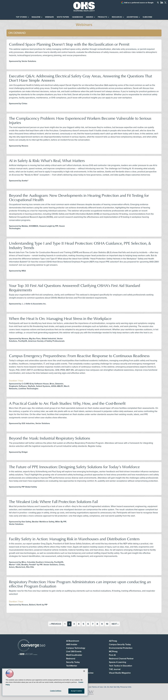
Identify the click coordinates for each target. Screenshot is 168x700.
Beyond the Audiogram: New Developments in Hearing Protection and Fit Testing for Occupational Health (79, 197)
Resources (117, 17)
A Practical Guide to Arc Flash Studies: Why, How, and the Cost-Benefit (67, 403)
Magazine (36, 17)
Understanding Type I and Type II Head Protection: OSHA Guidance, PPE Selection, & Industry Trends (80, 245)
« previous (55, 624)
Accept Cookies (76, 691)
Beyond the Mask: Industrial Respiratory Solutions (49, 438)
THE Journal (114, 669)
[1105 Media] (27, 654)
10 (107, 624)
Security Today (73, 662)
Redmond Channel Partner (121, 658)
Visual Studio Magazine (120, 673)
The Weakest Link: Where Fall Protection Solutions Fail (53, 501)
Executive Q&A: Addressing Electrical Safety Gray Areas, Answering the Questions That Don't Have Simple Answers (80, 78)
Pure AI (112, 655)
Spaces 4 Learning (117, 662)
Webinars (49, 17)
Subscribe (147, 17)
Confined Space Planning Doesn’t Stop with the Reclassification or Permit (69, 44)
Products (102, 17)
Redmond (70, 658)
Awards (89, 17)
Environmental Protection (120, 648)
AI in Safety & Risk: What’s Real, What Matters (47, 160)
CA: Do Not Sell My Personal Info (117, 687)
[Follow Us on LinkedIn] (161, 2)
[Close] (84, 671)
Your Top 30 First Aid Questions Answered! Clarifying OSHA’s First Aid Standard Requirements (74, 287)
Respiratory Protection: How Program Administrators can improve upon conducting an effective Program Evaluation (80, 584)
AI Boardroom (72, 641)
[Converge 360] (31, 645)
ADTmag (113, 641)
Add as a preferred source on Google (138, 3)
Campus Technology (75, 648)
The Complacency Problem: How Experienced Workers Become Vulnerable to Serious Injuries (80, 120)
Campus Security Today (120, 644)
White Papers (63, 17)
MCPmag (113, 651)
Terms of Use (97, 687)
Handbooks (77, 17)
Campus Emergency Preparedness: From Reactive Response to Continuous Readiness (79, 355)
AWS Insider (71, 644)
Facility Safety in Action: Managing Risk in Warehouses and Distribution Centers (74, 538)
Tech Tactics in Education (120, 665)
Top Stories (21, 17)
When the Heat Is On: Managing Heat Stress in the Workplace (60, 318)
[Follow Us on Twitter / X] (165, 3)
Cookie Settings (55, 691)
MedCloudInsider (74, 655)
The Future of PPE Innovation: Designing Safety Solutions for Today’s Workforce (74, 466)
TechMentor (71, 665)
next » (115, 624)
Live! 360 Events (73, 651)
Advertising (132, 17)
